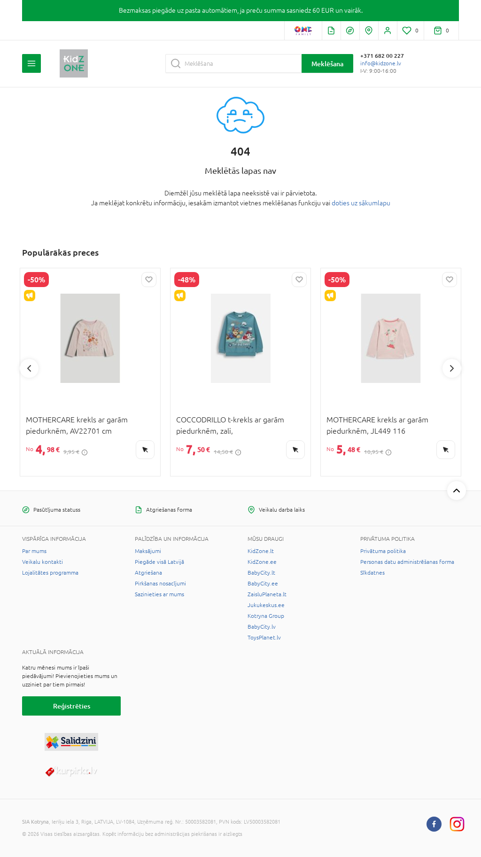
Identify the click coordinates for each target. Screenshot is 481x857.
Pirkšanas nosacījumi (160, 583)
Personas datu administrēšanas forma (407, 562)
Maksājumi (148, 551)
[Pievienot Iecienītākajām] (149, 280)
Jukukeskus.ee (266, 605)
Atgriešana (148, 572)
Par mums (34, 551)
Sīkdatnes (372, 572)
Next (451, 368)
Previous (29, 368)
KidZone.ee (262, 562)
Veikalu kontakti (42, 562)
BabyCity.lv (262, 626)
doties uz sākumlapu (361, 203)
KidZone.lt (261, 551)
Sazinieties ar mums (159, 594)
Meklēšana (327, 64)
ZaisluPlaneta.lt (267, 594)
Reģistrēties (71, 706)
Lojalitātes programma (50, 572)
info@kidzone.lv (380, 63)
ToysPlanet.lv (264, 637)
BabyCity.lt (261, 572)
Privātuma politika (383, 551)
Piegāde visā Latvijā (159, 562)
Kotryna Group (266, 616)
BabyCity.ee (263, 583)
